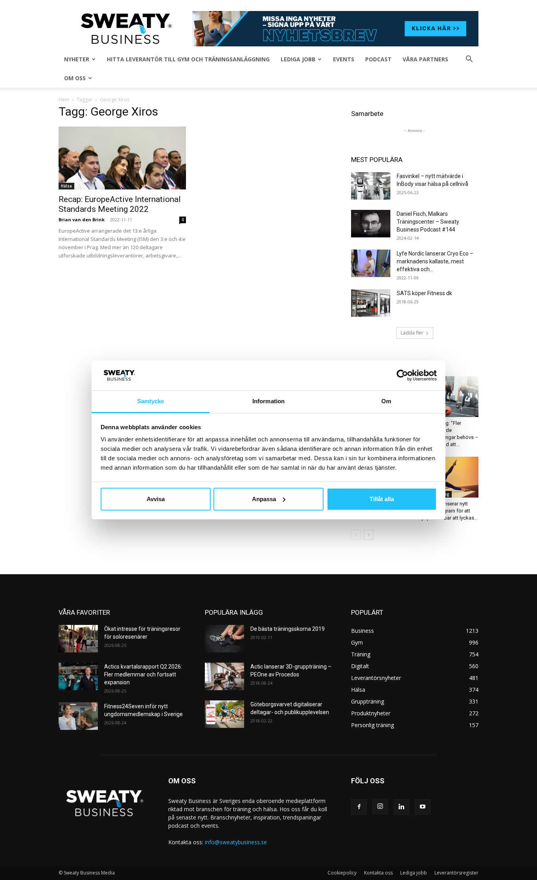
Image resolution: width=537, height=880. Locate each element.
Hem (64, 99)
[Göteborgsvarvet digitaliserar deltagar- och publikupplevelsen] (224, 714)
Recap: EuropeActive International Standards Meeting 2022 (120, 204)
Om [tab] (386, 401)
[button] (469, 60)
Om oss (75, 78)
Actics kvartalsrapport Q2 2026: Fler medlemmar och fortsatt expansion (143, 674)
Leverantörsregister (456, 872)
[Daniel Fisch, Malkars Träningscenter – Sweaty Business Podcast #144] (370, 223)
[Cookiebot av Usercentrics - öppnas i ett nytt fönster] (402, 375)
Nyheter (76, 59)
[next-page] (368, 535)
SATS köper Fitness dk (424, 293)
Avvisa (156, 499)
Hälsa (66, 186)
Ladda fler (412, 332)
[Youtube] (422, 807)
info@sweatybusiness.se (236, 842)
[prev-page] (356, 535)
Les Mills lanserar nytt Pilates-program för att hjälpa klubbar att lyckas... (448, 511)
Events (343, 59)
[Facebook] (359, 807)
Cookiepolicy (342, 872)
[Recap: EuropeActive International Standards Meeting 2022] (122, 158)
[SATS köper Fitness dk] (370, 303)
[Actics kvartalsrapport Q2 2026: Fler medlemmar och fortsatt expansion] (78, 676)
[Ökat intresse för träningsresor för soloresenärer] (78, 638)
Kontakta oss (378, 872)
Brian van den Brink (82, 219)
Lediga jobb (298, 59)
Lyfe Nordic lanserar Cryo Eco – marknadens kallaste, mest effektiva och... (435, 261)
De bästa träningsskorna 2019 (287, 629)
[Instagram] (380, 806)
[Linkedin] (401, 807)
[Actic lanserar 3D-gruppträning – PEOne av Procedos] (224, 676)
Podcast (378, 59)
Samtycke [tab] (150, 401)
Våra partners (425, 59)
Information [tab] (268, 401)
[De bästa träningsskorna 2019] (224, 638)
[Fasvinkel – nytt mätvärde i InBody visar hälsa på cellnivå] (370, 186)
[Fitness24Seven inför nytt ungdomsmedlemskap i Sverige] (78, 716)
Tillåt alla (382, 499)
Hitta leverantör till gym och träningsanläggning (188, 59)
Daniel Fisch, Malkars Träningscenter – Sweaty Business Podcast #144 (428, 222)
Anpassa (264, 499)
